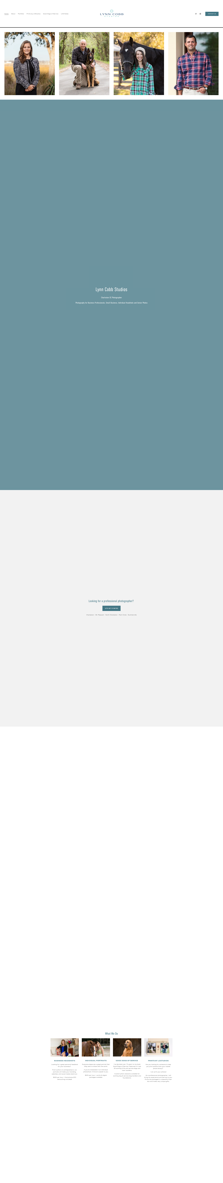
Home (6, 14)
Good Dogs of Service (50, 14)
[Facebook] (196, 14)
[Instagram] (200, 14)
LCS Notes (64, 14)
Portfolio (21, 14)
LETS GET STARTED (111, 608)
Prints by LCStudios (34, 14)
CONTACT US (212, 13)
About (13, 14)
